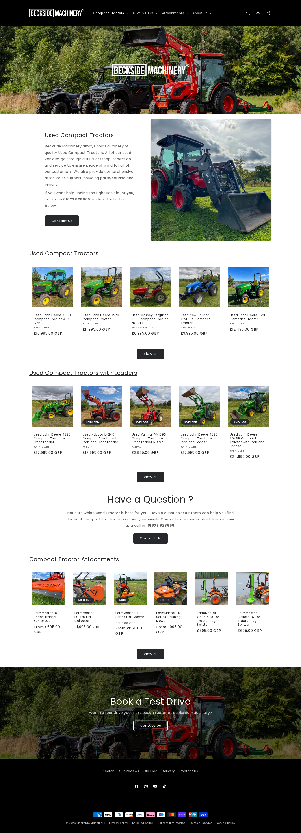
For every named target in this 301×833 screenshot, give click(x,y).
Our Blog (150, 771)
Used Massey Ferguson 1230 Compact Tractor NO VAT (150, 319)
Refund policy (226, 823)
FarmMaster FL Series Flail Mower (129, 615)
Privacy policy (118, 823)
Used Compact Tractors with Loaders (83, 373)
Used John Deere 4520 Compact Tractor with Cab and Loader (199, 439)
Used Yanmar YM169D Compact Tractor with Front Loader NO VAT (150, 439)
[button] (110, 13)
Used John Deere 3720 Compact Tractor (248, 317)
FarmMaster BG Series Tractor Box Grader (46, 617)
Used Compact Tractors (63, 253)
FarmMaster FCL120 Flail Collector (84, 617)
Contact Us (61, 220)
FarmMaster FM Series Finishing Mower (168, 617)
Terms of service (201, 823)
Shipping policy (142, 823)
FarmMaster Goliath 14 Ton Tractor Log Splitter (249, 619)
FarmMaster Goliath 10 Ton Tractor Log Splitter (208, 619)
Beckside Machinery (91, 823)
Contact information (171, 823)
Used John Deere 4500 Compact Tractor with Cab (52, 319)
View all (151, 353)
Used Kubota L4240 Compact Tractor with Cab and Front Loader (101, 439)
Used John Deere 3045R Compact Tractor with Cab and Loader (247, 440)
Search (109, 771)
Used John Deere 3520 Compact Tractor (101, 317)
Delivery (168, 771)
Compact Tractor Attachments (74, 559)
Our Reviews (129, 771)
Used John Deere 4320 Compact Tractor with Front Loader (52, 439)
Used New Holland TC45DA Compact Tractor (195, 319)
